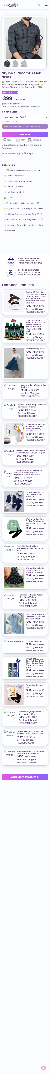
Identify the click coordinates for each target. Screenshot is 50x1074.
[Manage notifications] (43, 1068)
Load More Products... (25, 777)
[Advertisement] (25, 244)
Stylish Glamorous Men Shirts (21, 75)
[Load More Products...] (25, 773)
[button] (42, 38)
